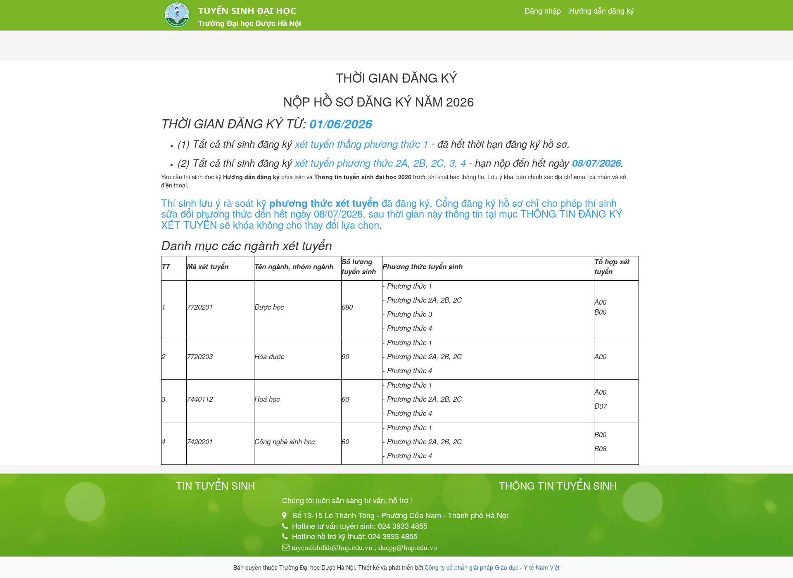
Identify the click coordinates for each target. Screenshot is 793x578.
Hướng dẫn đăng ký (601, 10)
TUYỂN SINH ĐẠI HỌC (247, 10)
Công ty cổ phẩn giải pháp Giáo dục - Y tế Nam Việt (492, 567)
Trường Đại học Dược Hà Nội (249, 23)
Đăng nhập (543, 10)
